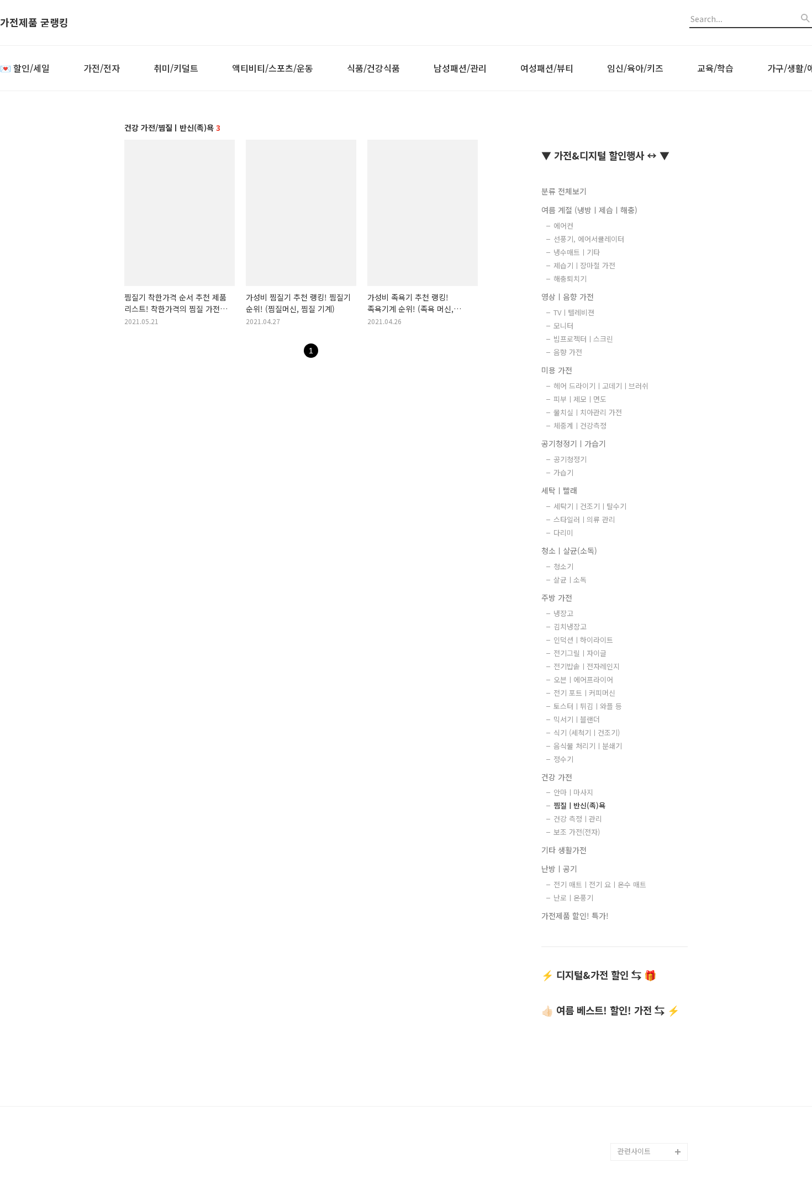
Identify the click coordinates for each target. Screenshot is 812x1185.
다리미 (563, 532)
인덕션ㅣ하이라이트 (583, 639)
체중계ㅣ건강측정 (580, 425)
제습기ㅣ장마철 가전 (584, 265)
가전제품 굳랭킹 (34, 23)
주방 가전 (556, 597)
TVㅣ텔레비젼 (573, 312)
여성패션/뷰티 (546, 68)
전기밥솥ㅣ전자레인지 (586, 666)
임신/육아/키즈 (635, 68)
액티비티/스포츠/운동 (272, 68)
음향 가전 (567, 352)
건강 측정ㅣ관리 (577, 818)
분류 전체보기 (564, 191)
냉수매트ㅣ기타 (576, 252)
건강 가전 (556, 776)
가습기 (563, 472)
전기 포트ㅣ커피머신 (584, 692)
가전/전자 (101, 68)
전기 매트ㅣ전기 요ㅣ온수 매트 (599, 884)
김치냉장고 (570, 626)
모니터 (563, 325)
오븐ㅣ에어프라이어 (583, 679)
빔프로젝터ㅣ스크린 (583, 339)
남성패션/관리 (460, 68)
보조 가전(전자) (576, 832)
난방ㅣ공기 (559, 868)
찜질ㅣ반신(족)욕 (579, 805)
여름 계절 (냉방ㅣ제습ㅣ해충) (589, 209)
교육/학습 (715, 68)
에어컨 (563, 225)
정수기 (563, 759)
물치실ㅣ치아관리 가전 (587, 412)
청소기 (563, 566)
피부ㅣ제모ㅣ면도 (580, 399)
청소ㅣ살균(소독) (569, 550)
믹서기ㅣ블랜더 (576, 719)
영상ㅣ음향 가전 (567, 296)
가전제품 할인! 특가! (575, 915)
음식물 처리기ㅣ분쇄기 (587, 745)
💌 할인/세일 (25, 68)
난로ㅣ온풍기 (573, 897)
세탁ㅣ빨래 (559, 490)
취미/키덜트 (176, 68)
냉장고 (563, 613)
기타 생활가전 (564, 849)
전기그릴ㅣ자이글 (580, 653)
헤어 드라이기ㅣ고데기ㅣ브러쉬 (600, 385)
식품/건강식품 (373, 68)
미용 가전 (556, 369)
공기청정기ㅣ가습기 (573, 443)
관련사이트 (634, 1151)
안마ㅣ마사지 (573, 792)
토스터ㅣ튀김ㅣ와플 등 (587, 706)
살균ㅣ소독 (570, 579)
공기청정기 (570, 459)
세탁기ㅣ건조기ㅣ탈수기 (589, 506)
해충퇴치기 (570, 278)
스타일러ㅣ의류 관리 (584, 519)
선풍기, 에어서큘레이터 (588, 239)
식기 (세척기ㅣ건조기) (586, 732)
